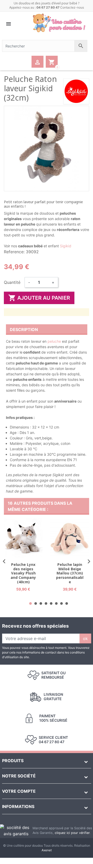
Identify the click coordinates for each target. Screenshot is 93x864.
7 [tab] (61, 603)
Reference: (14, 251)
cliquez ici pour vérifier (72, 833)
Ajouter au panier (39, 298)
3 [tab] (41, 603)
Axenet (47, 850)
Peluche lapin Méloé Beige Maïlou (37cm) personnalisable (69, 573)
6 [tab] (56, 603)
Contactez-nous (72, 7)
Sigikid (65, 246)
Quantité (12, 282)
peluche (54, 341)
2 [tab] (35, 603)
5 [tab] (51, 603)
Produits (13, 760)
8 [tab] (66, 603)
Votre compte (19, 791)
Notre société (19, 775)
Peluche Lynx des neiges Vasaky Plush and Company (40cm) (23, 573)
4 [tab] (46, 603)
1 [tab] (30, 603)
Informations (18, 806)
